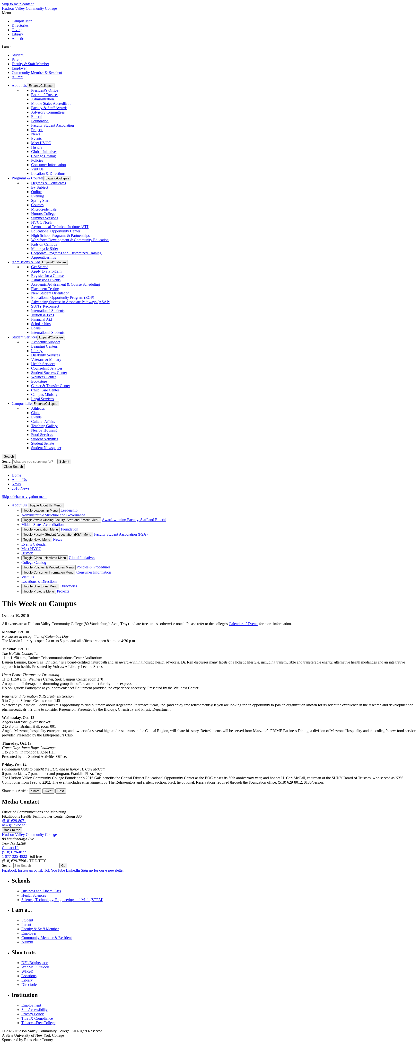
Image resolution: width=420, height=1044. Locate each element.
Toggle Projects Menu (38, 591)
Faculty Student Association (52, 125)
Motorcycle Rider (44, 249)
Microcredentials (44, 209)
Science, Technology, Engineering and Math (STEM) (62, 900)
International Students (47, 311)
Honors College (43, 214)
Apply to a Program (46, 271)
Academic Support (45, 342)
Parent (16, 59)
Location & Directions (48, 173)
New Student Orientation (50, 293)
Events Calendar (34, 544)
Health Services (43, 364)
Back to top (12, 830)
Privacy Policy (32, 1014)
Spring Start (40, 200)
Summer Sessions (44, 218)
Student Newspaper (46, 448)
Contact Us (10, 848)
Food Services (42, 435)
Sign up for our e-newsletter (102, 870)
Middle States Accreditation (52, 103)
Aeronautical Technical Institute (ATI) (60, 227)
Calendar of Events (243, 624)
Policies (37, 160)
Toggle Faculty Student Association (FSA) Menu (57, 534)
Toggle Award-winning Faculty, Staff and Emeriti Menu (61, 520)
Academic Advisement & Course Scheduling (65, 284)
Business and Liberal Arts (41, 891)
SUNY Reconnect (45, 306)
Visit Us (37, 169)
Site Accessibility (34, 1010)
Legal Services (42, 399)
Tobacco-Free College (38, 1023)
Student (17, 55)
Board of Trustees (44, 95)
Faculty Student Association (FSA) (121, 534)
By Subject (39, 187)
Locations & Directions (39, 581)
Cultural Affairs (43, 421)
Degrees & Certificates (48, 183)
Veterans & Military (46, 359)
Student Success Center (49, 373)
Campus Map (22, 21)
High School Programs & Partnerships (60, 235)
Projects (37, 130)
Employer (19, 68)
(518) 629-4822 (14, 852)
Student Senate (42, 443)
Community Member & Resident (37, 73)
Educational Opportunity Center (55, 231)
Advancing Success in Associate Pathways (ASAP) (70, 302)
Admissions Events (46, 280)
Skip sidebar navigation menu (24, 497)
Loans (36, 328)
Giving (17, 30)
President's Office (44, 90)
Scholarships (41, 324)
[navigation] (210, 13)
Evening (37, 196)
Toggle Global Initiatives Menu (44, 558)
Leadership (69, 510)
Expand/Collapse (40, 86)
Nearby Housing (44, 430)
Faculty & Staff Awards (49, 108)
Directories (20, 25)
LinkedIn (73, 870)
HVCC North (41, 222)
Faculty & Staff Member (30, 64)
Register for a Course (47, 276)
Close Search (13, 467)
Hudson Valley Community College (29, 8)
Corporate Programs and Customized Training (66, 253)
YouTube (58, 870)
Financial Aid (41, 319)
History (37, 147)
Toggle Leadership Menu (40, 510)
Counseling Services (46, 368)
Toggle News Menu (36, 539)
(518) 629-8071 (14, 821)
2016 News (20, 488)
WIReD (27, 971)
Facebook (9, 870)
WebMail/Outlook (35, 967)
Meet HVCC (41, 143)
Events (36, 138)
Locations (28, 976)
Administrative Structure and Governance (53, 515)
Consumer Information (48, 165)
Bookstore (39, 381)
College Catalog (43, 156)
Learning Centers (44, 346)
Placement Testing (45, 289)
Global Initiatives (44, 152)
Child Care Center (45, 390)
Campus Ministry (44, 394)
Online (36, 192)
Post (60, 791)
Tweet (48, 791)
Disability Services (45, 355)
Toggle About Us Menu (45, 505)
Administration (42, 99)
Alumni (17, 77)
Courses (37, 205)
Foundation (40, 121)
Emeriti (36, 117)
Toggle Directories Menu (40, 586)
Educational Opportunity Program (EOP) (62, 297)
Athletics (18, 38)
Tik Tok (44, 870)
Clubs (35, 413)
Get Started (39, 267)
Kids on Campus (44, 244)
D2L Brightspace (34, 963)
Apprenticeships (43, 257)
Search (9, 456)
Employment (31, 1005)
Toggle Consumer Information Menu (48, 572)
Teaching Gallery (44, 426)
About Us (19, 480)
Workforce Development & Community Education (70, 240)
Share (35, 791)
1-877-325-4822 (14, 856)
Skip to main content (18, 4)
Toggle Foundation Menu (40, 529)
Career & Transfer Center (50, 386)
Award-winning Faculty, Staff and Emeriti (134, 520)
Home (16, 475)
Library (17, 34)
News (35, 134)
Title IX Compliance (37, 1018)
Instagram (25, 870)
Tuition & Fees (42, 315)
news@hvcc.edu (14, 825)
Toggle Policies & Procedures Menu (48, 567)
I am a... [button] (8, 47)
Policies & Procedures (93, 567)
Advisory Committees (48, 112)
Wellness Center (43, 377)
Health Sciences (33, 895)
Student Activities (44, 439)
